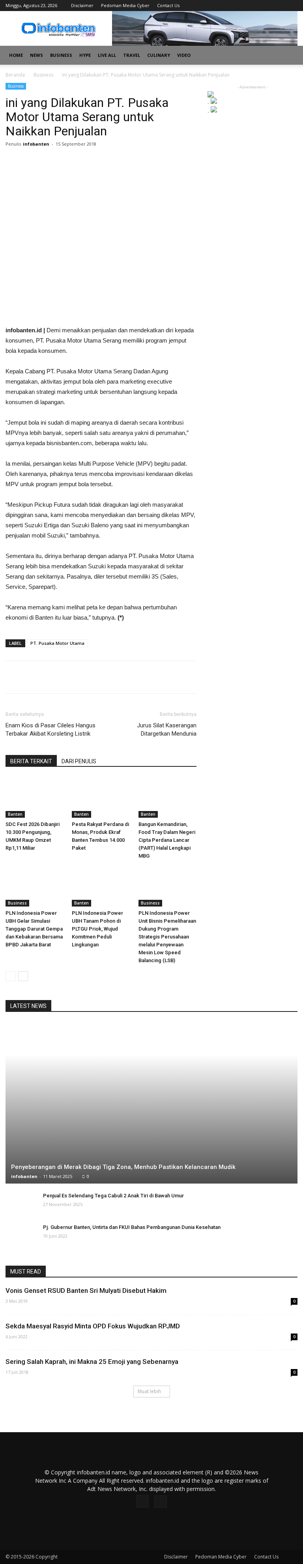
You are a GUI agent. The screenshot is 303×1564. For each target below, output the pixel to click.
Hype (85, 55)
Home (16, 55)
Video (184, 55)
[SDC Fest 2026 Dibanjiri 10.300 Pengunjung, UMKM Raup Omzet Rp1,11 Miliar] (35, 797)
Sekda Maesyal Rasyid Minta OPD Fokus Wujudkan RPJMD (93, 1326)
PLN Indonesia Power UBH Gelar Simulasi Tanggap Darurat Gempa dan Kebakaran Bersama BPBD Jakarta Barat (34, 929)
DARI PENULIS (79, 761)
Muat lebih (149, 1391)
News (36, 55)
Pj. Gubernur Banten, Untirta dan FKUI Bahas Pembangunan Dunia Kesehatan (132, 1227)
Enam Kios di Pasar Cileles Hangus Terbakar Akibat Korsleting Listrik (50, 729)
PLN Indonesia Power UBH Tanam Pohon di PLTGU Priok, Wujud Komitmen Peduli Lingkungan (97, 929)
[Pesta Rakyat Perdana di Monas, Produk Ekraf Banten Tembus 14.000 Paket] (101, 797)
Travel (131, 55)
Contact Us (168, 5)
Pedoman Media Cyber (125, 5)
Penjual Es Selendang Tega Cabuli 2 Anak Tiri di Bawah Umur (113, 1196)
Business (61, 55)
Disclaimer (82, 5)
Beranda (15, 74)
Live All (107, 55)
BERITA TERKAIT (31, 761)
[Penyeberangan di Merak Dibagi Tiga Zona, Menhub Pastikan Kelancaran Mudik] (151, 1103)
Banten (15, 814)
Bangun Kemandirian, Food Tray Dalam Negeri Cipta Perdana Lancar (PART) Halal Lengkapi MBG (166, 840)
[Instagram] (278, 5)
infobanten (36, 144)
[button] (288, 55)
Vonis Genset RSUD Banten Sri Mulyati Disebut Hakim (86, 1290)
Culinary (158, 55)
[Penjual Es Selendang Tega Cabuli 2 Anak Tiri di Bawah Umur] (21, 1203)
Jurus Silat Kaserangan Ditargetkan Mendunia (166, 729)
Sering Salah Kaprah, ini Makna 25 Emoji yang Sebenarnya (92, 1361)
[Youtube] (291, 5)
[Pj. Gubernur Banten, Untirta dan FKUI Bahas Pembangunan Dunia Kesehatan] (21, 1235)
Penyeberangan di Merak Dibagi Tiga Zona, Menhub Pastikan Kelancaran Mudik (123, 1167)
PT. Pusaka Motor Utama (57, 643)
